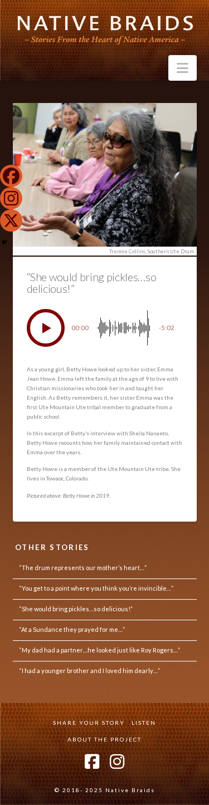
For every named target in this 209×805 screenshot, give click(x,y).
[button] (182, 68)
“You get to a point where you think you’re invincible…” (96, 588)
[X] (11, 220)
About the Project (104, 739)
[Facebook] (11, 176)
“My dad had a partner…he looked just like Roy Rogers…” (99, 650)
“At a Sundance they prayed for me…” (72, 629)
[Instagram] (11, 198)
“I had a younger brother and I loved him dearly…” (89, 670)
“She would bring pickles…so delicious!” (76, 608)
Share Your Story (89, 722)
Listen (144, 722)
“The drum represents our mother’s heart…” (83, 567)
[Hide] (4, 242)
